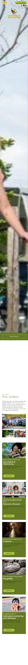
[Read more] (14, 450)
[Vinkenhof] (14, 13)
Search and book (14, 336)
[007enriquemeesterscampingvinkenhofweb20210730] (20, 433)
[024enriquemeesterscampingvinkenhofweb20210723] (8, 433)
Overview (6, 394)
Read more (9, 476)
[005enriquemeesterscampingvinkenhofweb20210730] (14, 421)
